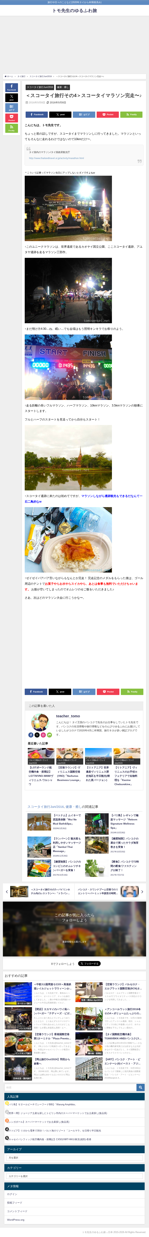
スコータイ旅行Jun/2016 (40, 87)
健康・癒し (63, 87)
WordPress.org (15, 1219)
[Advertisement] (74, 43)
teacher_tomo (68, 716)
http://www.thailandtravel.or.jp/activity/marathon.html (56, 158)
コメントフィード (17, 1211)
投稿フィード (14, 1202)
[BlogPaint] (68, 209)
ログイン (12, 1194)
